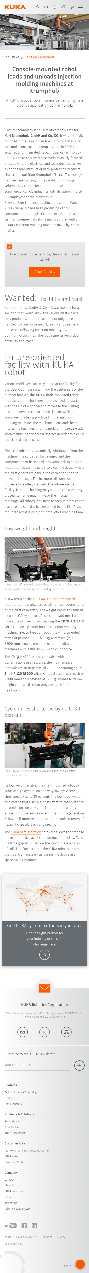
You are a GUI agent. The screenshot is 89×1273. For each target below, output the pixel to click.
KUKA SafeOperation (26, 832)
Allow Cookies (44, 272)
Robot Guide (12, 1121)
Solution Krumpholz (39, 57)
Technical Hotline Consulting (21, 1092)
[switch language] (54, 7)
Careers (9, 1179)
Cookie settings (13, 1244)
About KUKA (12, 1185)
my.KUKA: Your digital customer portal (27, 1150)
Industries (12, 57)
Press (8, 1197)
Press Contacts (13, 1104)
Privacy (61, 1237)
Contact (9, 1098)
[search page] (38, 7)
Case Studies (12, 1127)
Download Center (14, 1162)
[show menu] (80, 7)
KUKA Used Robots (15, 1133)
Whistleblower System (17, 1208)
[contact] (46, 7)
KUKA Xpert (11, 1156)
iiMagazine (11, 1203)
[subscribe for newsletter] (79, 1065)
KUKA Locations (14, 1191)
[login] (63, 7)
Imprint (47, 1237)
